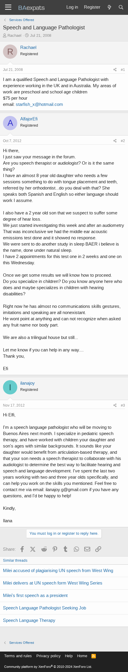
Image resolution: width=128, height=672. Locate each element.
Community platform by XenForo (48, 667)
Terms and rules (18, 655)
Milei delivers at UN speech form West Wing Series (52, 583)
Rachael (14, 35)
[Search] (121, 7)
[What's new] (109, 7)
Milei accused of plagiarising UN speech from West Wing (58, 571)
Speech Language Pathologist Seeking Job (44, 608)
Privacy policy (48, 655)
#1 (123, 69)
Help (69, 655)
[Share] (115, 69)
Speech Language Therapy (29, 620)
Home (82, 655)
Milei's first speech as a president (35, 595)
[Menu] (8, 7)
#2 (123, 140)
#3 (123, 405)
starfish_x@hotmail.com (39, 104)
